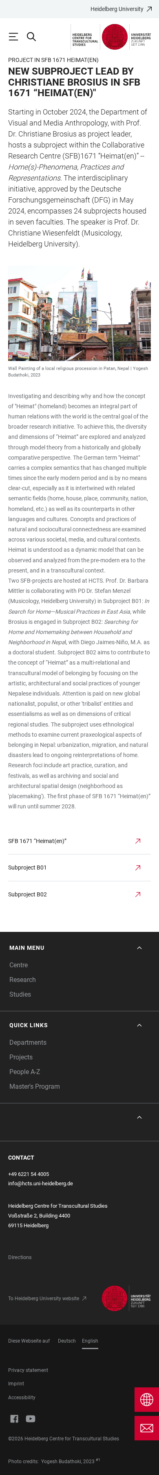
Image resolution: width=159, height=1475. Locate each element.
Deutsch (67, 1341)
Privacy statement (28, 1370)
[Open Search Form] (35, 36)
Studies (20, 994)
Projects (21, 1057)
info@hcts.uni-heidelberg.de (40, 1183)
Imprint (16, 1384)
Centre (18, 965)
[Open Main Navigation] (17, 36)
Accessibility (21, 1397)
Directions (20, 1257)
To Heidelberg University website (43, 1298)
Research (22, 980)
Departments (27, 1042)
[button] (76, 948)
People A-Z (24, 1072)
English (90, 1341)
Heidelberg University (117, 9)
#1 (98, 1460)
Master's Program (34, 1086)
